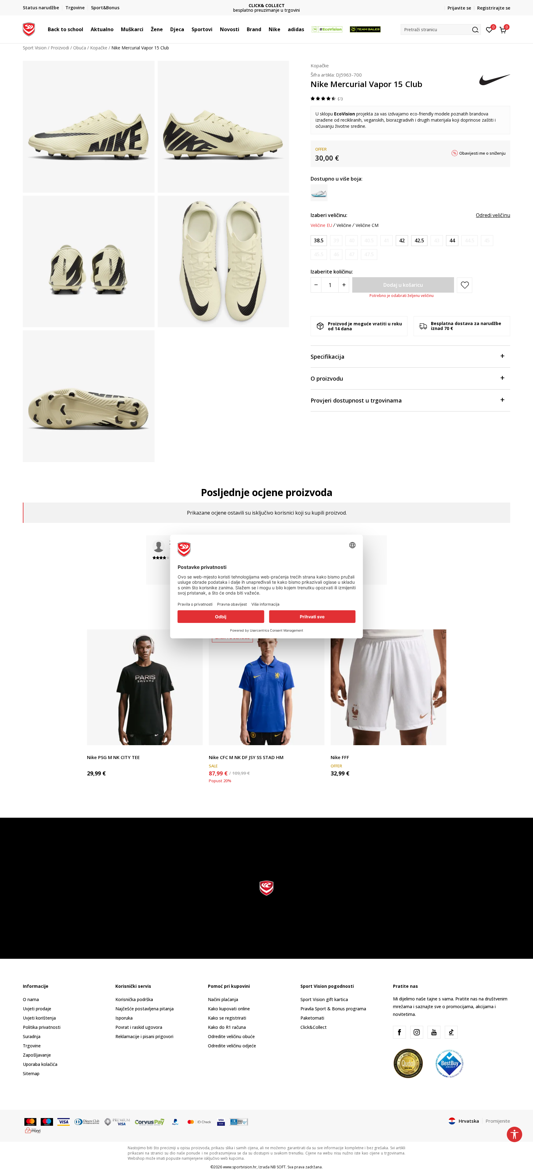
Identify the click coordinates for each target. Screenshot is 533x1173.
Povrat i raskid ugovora (138, 1027)
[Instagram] (417, 1032)
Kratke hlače (343, 750)
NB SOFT (278, 1167)
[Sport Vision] (29, 28)
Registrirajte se (493, 8)
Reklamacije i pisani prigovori (144, 1036)
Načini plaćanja (223, 999)
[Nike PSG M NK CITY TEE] (145, 687)
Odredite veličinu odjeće (232, 1046)
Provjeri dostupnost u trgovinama (356, 400)
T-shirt (93, 750)
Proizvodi (60, 48)
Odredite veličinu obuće (231, 1036)
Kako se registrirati (227, 1018)
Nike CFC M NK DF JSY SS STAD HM (246, 757)
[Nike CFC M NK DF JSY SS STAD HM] (266, 687)
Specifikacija (328, 356)
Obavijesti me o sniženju (482, 153)
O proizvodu (327, 378)
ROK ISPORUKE (280, 5)
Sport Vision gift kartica (324, 999)
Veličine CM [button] (367, 225)
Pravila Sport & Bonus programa (333, 1009)
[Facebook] (399, 1032)
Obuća (79, 48)
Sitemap (31, 1073)
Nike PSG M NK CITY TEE (113, 757)
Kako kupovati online (229, 1009)
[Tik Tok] (451, 1032)
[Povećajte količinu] (343, 285)
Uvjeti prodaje (37, 1009)
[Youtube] (434, 1032)
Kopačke (98, 48)
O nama (31, 999)
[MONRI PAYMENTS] (32, 1129)
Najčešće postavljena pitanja (144, 1009)
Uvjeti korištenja (39, 1018)
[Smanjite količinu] (316, 285)
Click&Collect (313, 1027)
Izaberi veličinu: (329, 215)
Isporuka (124, 1018)
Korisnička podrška (134, 999)
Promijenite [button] (497, 1121)
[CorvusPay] (149, 1121)
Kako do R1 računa (227, 1027)
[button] (86, 29)
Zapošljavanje (37, 1055)
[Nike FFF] (388, 687)
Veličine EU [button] (321, 225)
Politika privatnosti (41, 1027)
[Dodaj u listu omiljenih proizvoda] (194, 736)
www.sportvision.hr (240, 1167)
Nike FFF (340, 757)
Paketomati (312, 1018)
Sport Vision (35, 48)
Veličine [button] (344, 225)
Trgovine (32, 1046)
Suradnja (31, 1036)
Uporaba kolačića (40, 1064)
